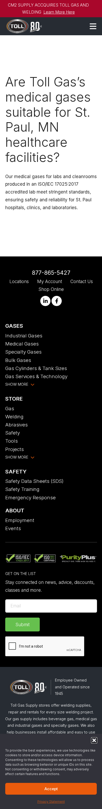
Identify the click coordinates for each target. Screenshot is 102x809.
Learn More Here (59, 12)
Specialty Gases (23, 352)
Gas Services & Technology (36, 376)
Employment (19, 520)
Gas (9, 408)
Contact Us (81, 281)
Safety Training (22, 489)
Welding (14, 416)
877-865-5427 (51, 272)
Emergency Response (30, 497)
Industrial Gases (23, 335)
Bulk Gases (18, 360)
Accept (51, 788)
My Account (49, 281)
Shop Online (51, 289)
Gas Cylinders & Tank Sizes (36, 368)
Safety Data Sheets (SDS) (34, 481)
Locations (19, 281)
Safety (12, 433)
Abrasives (16, 424)
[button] (94, 740)
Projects (14, 449)
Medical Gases (22, 344)
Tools (11, 441)
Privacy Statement (51, 802)
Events (13, 528)
